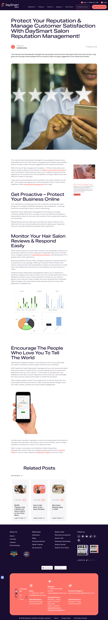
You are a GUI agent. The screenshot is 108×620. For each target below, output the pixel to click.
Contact (13, 539)
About (12, 536)
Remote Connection (63, 535)
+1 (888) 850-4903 (55, 589)
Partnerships (15, 545)
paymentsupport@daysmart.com (81, 593)
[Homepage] (10, 5)
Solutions (36, 535)
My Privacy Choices (80, 618)
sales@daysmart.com (37, 595)
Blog (34, 538)
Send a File (59, 538)
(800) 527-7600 (43, 452)
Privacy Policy (66, 618)
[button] (32, 7)
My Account (37, 548)
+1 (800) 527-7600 (36, 593)
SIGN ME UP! (77, 194)
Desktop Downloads (63, 541)
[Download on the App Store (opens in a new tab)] (47, 568)
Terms (56, 618)
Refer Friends (37, 544)
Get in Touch (21, 597)
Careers (13, 542)
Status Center (60, 544)
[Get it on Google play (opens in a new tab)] (60, 568)
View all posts (15, 476)
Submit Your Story (62, 548)
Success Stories (38, 541)
